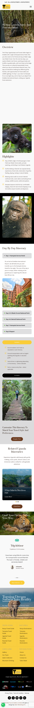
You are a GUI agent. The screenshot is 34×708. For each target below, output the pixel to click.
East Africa (23, 625)
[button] (4, 217)
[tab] (17, 342)
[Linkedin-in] (24, 697)
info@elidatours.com (17, 679)
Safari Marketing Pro (19, 704)
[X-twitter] (13, 697)
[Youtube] (17, 697)
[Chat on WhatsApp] (3, 705)
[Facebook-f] (9, 697)
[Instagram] (20, 697)
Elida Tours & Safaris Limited (14, 703)
